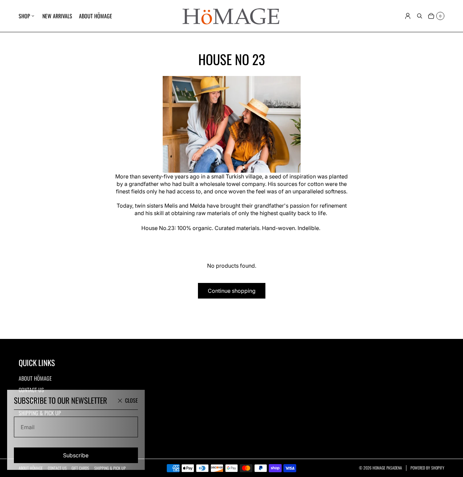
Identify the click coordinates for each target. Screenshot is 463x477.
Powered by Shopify (427, 468)
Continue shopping (232, 290)
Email (28, 427)
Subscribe (75, 455)
